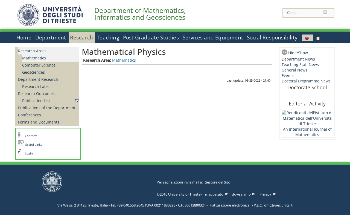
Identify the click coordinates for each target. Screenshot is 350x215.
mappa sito (214, 194)
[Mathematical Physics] (307, 38)
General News (294, 70)
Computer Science (39, 65)
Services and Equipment (213, 37)
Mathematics (34, 58)
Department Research (38, 79)
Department (50, 37)
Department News (298, 59)
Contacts (31, 136)
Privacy (265, 194)
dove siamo (241, 194)
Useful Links (33, 145)
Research (81, 37)
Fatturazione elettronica (229, 205)
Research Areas (32, 50)
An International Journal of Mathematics (307, 132)
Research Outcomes (36, 93)
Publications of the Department (46, 107)
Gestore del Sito (217, 182)
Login (29, 153)
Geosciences (33, 72)
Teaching (108, 37)
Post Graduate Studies (151, 37)
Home (23, 37)
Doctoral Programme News (306, 81)
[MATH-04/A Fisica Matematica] (318, 38)
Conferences (29, 114)
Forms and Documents (38, 122)
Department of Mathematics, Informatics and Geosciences (140, 14)
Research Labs (35, 86)
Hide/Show (298, 52)
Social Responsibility (272, 37)
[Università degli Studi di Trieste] (50, 24)
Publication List (36, 100)
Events (288, 75)
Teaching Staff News (300, 64)
